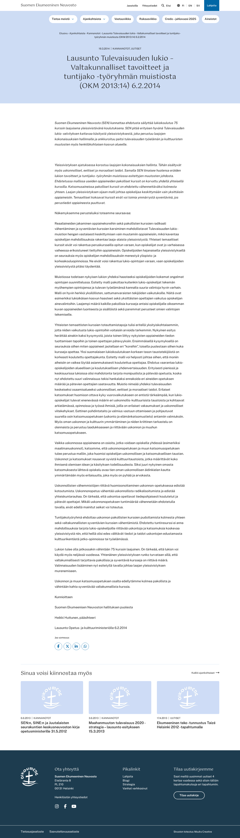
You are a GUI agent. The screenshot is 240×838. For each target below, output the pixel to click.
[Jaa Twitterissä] (67, 646)
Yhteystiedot (149, 5)
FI (183, 5)
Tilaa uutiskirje (189, 795)
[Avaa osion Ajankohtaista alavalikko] (104, 19)
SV (198, 5)
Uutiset (136, 48)
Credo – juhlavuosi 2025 (180, 19)
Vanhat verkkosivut (135, 788)
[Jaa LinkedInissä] (76, 646)
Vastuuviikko (122, 19)
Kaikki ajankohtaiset (203, 672)
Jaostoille (132, 5)
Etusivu (63, 33)
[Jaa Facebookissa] (58, 646)
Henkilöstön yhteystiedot (71, 797)
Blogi (126, 780)
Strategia (129, 784)
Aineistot (210, 19)
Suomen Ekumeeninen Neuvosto (48, 5)
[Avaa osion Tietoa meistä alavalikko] (72, 19)
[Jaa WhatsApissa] (85, 646)
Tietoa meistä (61, 19)
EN (190, 5)
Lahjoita (211, 5)
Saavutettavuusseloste (64, 831)
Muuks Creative (203, 831)
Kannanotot (93, 33)
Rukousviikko (148, 19)
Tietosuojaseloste (32, 831)
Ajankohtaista (92, 19)
